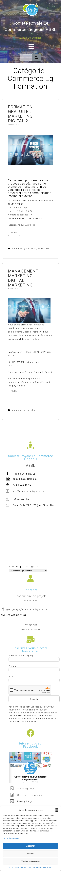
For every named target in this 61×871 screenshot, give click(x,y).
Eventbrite (30, 225)
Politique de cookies (17, 867)
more (15, 232)
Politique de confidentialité (39, 867)
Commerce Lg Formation (23, 248)
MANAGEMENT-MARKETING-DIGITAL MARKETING (23, 278)
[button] (56, 810)
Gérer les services (11, 838)
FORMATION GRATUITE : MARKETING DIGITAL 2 (20, 113)
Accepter (30, 846)
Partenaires (44, 248)
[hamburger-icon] (30, 46)
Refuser (30, 853)
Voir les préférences (30, 861)
